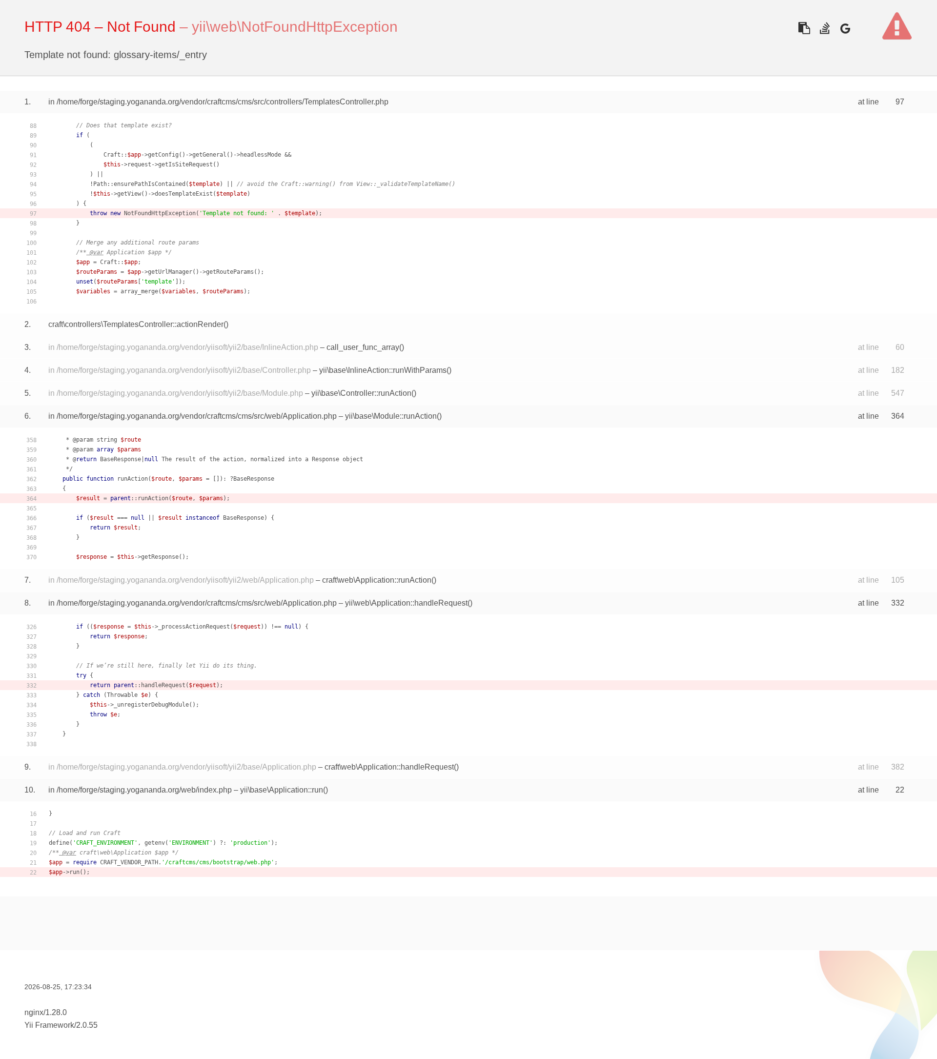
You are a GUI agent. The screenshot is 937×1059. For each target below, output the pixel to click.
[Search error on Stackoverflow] (824, 28)
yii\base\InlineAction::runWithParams (383, 370)
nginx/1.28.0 (45, 1012)
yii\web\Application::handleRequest (406, 603)
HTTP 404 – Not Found (100, 27)
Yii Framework (49, 1025)
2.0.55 (87, 1025)
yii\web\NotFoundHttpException (295, 27)
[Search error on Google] (845, 28)
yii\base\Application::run (281, 790)
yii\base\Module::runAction (391, 416)
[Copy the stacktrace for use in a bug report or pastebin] (804, 28)
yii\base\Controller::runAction (361, 393)
